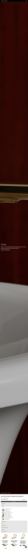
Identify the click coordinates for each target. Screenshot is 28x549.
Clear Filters (14, 501)
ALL (3, 507)
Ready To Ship (4, 525)
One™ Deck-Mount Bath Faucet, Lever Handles (14, 541)
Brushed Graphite (7, 514)
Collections (4, 521)
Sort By (24, 499)
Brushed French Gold (8, 512)
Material (3, 529)
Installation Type (5, 527)
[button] (26, 547)
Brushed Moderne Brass (4, 499)
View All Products (5, 249)
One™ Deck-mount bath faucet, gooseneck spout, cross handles (23, 542)
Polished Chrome (7, 518)
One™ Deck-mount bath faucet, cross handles (5, 541)
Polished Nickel (7, 511)
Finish (3, 505)
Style (3, 523)
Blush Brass (6, 519)
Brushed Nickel (7, 513)
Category (3, 503)
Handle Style (4, 531)
